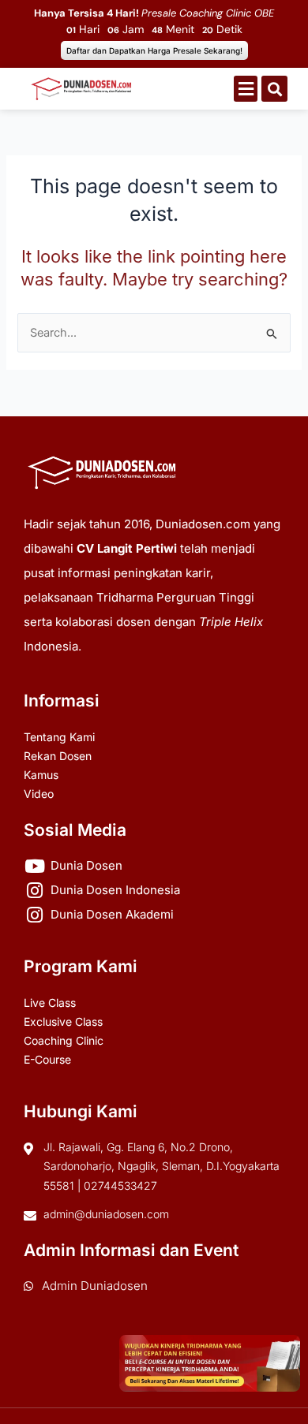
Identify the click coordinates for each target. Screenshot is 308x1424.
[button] (245, 89)
